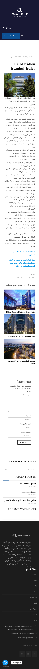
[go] (6, 469)
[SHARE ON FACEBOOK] (29, 277)
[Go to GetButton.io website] (5, 666)
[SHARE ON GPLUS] (25, 277)
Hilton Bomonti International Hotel (20, 312)
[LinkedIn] (9, 28)
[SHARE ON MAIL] (18, 277)
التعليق (28, 391)
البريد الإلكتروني (25, 424)
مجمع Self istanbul (28, 483)
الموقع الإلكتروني (26, 432)
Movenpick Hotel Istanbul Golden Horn (21, 362)
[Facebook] (3, 28)
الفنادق (12, 57)
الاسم (28, 416)
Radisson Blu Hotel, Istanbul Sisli (21, 336)
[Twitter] (6, 28)
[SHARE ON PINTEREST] (21, 277)
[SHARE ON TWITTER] (33, 277)
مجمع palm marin (28, 492)
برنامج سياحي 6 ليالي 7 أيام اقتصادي (20, 500)
